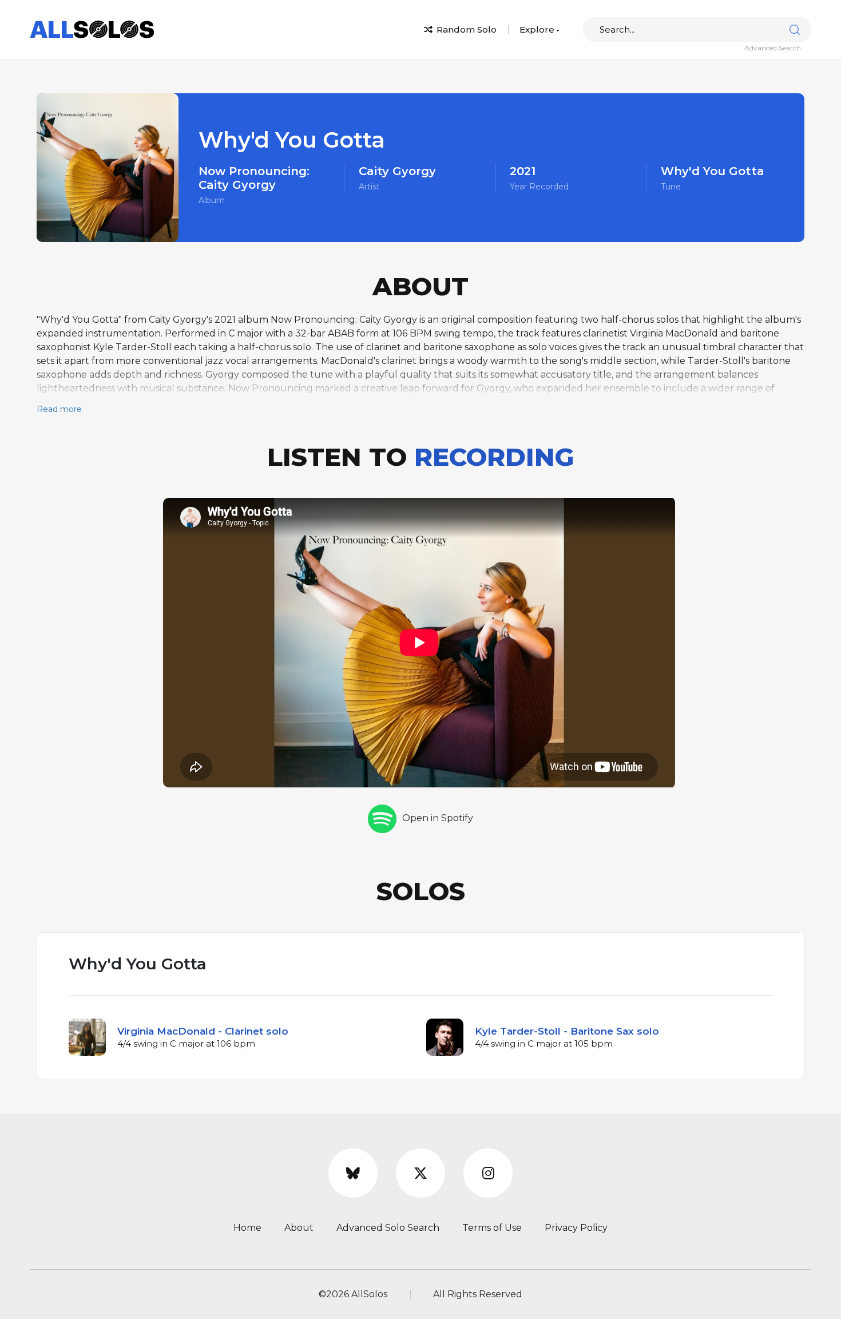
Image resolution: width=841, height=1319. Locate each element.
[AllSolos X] (420, 1173)
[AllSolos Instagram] (488, 1173)
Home (247, 1227)
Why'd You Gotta (712, 171)
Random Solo (465, 29)
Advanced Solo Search (387, 1227)
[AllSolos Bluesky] (353, 1173)
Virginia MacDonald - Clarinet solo (202, 1031)
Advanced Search (772, 47)
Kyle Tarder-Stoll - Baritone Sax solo (567, 1031)
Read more (59, 409)
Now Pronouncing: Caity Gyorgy (254, 178)
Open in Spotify (437, 818)
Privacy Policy (576, 1227)
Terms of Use (492, 1227)
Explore (536, 29)
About (299, 1227)
